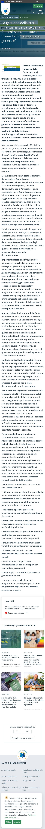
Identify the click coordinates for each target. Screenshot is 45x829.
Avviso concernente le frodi (31, 788)
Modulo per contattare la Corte (33, 771)
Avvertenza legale (8, 770)
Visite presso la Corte (31, 776)
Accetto (17, 822)
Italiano (39, 6)
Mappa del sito (29, 780)
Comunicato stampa (16, 613)
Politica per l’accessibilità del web (11, 788)
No (27, 731)
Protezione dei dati (9, 776)
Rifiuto (8, 822)
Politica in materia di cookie (9, 781)
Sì (17, 731)
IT (26, 613)
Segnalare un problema (22, 738)
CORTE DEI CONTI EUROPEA (11, 17)
